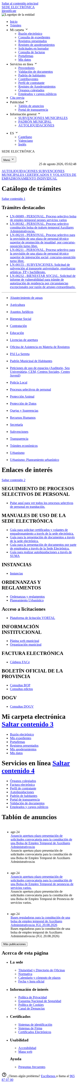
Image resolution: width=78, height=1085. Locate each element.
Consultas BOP (20, 685)
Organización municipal (25, 644)
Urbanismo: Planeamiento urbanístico (34, 459)
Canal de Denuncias (31, 1008)
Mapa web (25, 1051)
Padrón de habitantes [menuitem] (32, 75)
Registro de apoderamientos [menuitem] (36, 44)
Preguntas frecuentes (31, 1067)
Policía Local (18, 382)
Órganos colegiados (23, 781)
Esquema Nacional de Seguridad (39, 1001)
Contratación (18, 326)
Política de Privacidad (32, 997)
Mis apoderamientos (23, 749)
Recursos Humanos (23, 417)
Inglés (22, 144)
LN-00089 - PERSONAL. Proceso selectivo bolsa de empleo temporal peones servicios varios (43, 218)
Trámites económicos (24, 445)
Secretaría (16, 424)
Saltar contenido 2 (13, 480)
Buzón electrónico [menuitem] (30, 33)
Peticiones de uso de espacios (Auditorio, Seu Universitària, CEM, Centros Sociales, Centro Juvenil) (40, 371)
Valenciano (25, 140)
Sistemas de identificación (35, 1024)
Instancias (16, 573)
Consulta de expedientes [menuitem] (34, 37)
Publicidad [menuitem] (17, 102)
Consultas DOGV (22, 706)
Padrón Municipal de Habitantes (31, 361)
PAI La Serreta (20, 354)
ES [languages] (12, 133)
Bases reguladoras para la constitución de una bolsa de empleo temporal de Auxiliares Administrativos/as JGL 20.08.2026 (40, 921)
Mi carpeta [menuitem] (17, 30)
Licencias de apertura (24, 340)
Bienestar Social (20, 319)
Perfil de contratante (23, 788)
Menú (7, 160)
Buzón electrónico (22, 734)
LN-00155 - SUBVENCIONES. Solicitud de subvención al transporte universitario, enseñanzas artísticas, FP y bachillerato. (42, 268)
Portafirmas (17, 742)
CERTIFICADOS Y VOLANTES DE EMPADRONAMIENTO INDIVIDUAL (39, 176)
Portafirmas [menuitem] (25, 56)
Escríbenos (48, 1076)
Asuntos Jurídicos (21, 312)
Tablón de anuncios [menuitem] (31, 106)
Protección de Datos (23, 403)
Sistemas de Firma (30, 1028)
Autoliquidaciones (22, 792)
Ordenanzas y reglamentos (27, 596)
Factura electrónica (22, 784)
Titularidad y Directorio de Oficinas (41, 970)
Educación (17, 333)
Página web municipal (24, 641)
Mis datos (16, 753)
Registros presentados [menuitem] (32, 41)
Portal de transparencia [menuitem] (33, 109)
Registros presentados (24, 745)
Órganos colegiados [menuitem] (31, 90)
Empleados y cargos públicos (29, 807)
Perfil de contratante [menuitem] (31, 83)
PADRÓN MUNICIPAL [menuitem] (35, 121)
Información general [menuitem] (23, 114)
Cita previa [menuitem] (17, 97)
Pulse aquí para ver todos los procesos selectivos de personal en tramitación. (41, 504)
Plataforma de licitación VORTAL (32, 618)
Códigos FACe (20, 662)
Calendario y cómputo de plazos (39, 977)
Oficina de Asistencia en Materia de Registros (40, 347)
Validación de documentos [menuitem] (35, 71)
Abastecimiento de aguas (26, 297)
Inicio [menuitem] (13, 21)
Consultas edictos (21, 689)
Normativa (25, 974)
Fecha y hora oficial (31, 981)
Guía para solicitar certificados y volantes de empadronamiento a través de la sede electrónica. (42, 531)
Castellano (25, 137)
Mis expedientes (20, 738)
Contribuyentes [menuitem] (28, 79)
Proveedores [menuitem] (26, 68)
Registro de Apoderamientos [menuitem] (37, 86)
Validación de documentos (27, 803)
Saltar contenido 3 (27, 724)
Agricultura (17, 304)
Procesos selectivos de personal (30, 389)
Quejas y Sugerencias (24, 410)
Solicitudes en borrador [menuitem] (33, 48)
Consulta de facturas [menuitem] (31, 52)
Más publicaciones (14, 944)
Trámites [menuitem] (15, 25)
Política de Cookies (31, 1004)
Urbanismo (17, 452)
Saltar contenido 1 (13, 198)
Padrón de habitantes (23, 796)
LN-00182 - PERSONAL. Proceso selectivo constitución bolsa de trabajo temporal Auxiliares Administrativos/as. (42, 227)
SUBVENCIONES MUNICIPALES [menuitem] (43, 118)
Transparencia (19, 438)
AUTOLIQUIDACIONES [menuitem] (36, 125)
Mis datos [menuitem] (24, 59)
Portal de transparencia (25, 799)
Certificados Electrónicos (34, 1032)
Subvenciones (19, 431)
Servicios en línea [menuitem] (22, 64)
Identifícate (9, 11)
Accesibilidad (27, 1048)
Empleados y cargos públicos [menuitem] (37, 94)
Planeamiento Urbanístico (27, 600)
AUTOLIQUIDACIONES (20, 171)
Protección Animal (22, 396)
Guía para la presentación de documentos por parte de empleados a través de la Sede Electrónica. (43, 546)
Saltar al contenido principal (20, 3)
